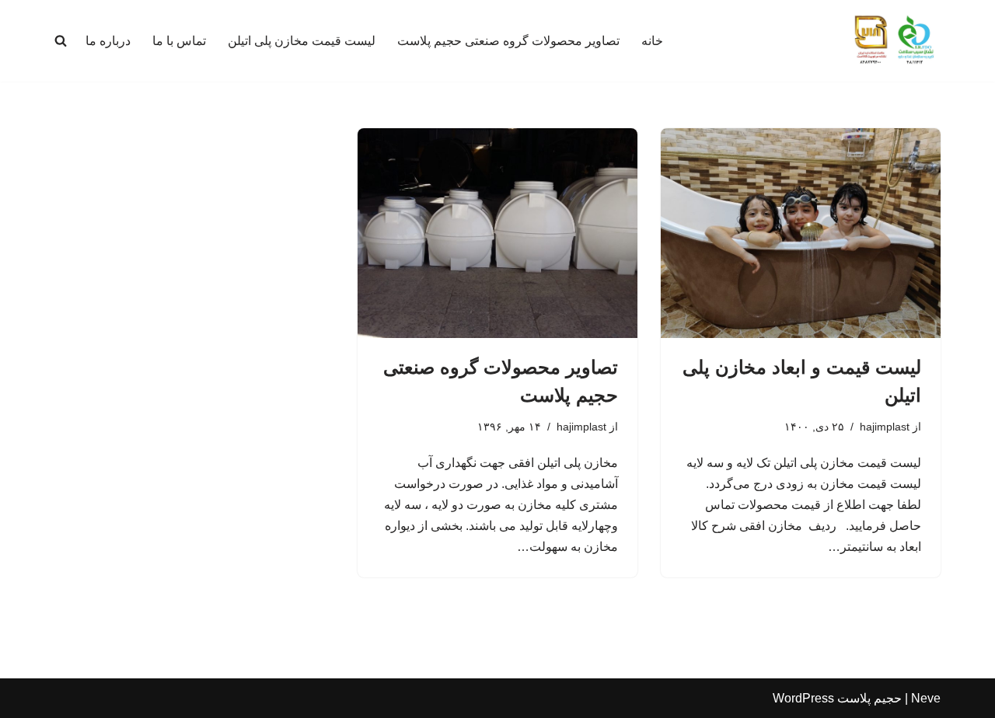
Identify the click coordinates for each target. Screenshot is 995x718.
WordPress (803, 698)
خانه (652, 40)
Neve (926, 698)
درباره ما (108, 40)
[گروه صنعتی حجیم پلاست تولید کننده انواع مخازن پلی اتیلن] (894, 41)
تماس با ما (179, 40)
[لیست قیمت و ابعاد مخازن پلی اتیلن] (801, 233)
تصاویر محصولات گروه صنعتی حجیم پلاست (508, 40)
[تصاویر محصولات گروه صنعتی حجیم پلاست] (497, 233)
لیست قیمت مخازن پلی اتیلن (301, 40)
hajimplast (884, 426)
